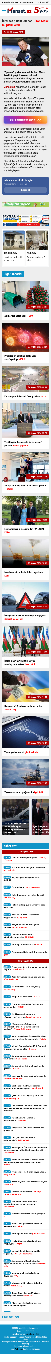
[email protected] (32, 1334)
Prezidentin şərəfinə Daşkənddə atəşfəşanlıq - (23, 1005)
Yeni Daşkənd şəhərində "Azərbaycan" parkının (22, 1015)
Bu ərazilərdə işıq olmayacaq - (22, 988)
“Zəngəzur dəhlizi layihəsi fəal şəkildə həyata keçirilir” (22, 1304)
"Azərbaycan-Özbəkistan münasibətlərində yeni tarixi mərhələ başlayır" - (21, 1026)
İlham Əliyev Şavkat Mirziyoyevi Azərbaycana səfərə (23, 1294)
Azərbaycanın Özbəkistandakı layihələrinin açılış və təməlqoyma (25, 1263)
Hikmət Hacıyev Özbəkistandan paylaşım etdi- (23, 1224)
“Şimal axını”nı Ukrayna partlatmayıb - (19, 1119)
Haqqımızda (23, 2)
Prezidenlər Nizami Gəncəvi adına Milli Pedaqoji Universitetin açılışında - (24, 1162)
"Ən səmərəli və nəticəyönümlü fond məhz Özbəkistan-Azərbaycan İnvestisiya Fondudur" (25, 1108)
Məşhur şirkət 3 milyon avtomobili (24, 868)
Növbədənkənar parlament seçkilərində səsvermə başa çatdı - (20, 1204)
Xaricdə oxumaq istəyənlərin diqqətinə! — (21, 916)
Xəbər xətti (14, 2)
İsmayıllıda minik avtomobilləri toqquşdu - (22, 1252)
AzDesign (19, 1349)
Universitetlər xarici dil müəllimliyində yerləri (19, 935)
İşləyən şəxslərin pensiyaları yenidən (22, 925)
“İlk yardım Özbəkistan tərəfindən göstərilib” (24, 1128)
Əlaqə (30, 2)
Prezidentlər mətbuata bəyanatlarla (25, 1173)
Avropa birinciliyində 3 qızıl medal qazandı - (24, 1067)
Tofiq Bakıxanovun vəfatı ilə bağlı (24, 896)
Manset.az (9, 86)
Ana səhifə (6, 2)
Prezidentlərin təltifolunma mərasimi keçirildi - (25, 968)
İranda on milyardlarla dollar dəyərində (21, 1274)
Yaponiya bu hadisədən (23, 944)
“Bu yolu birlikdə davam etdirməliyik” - (19, 1138)
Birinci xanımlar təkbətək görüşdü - (25, 1215)
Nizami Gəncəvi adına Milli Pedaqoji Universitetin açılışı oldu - (25, 1047)
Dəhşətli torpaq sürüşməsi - (25, 858)
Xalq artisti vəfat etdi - (22, 996)
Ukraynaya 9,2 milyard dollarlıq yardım (23, 1284)
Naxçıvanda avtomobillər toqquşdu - (25, 1077)
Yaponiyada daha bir (25, 1233)
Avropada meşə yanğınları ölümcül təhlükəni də (24, 1057)
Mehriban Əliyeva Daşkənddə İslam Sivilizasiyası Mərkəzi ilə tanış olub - (25, 1037)
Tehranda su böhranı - (22, 1192)
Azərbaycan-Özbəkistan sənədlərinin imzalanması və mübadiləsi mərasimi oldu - (25, 1150)
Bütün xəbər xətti (11, 1316)
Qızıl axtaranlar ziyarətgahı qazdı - (24, 1097)
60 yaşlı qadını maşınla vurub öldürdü (22, 878)
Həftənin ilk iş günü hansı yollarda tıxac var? (24, 906)
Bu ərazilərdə (22, 887)
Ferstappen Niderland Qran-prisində (25, 953)
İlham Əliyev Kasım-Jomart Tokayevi (25, 1183)
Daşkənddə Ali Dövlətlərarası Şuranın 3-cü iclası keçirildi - (23, 1087)
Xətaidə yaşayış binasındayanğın (24, 978)
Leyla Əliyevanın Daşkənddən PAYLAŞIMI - (22, 1242)
